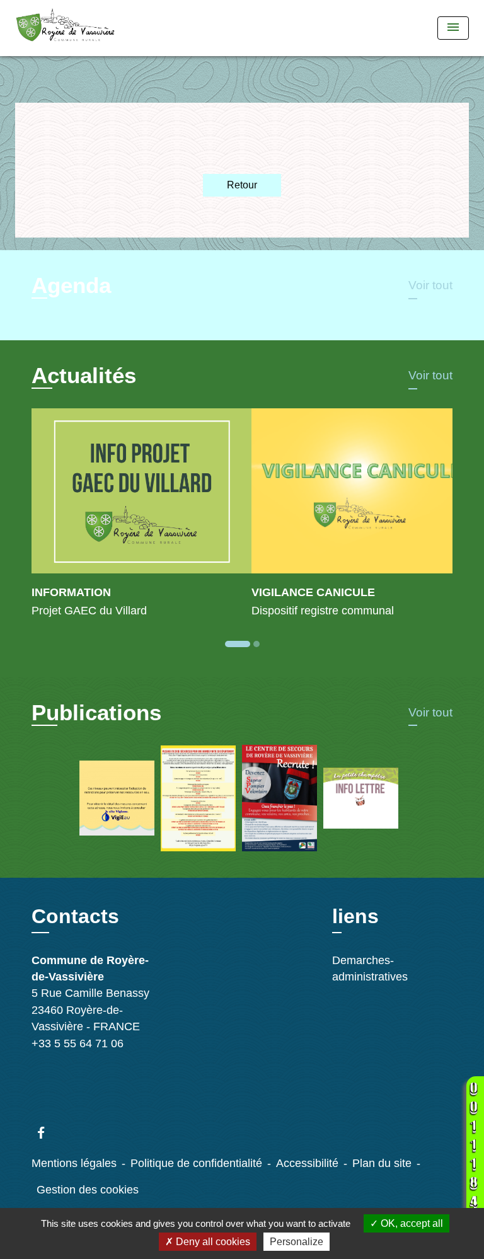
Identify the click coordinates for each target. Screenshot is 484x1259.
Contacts (75, 916)
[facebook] (47, 1132)
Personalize (296, 1241)
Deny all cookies (211, 1241)
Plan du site (382, 1163)
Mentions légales (74, 1163)
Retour (242, 185)
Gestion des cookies (88, 1189)
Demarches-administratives (370, 968)
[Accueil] (65, 28)
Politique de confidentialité (196, 1163)
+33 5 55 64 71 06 (78, 1043)
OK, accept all (410, 1223)
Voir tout (430, 285)
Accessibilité (307, 1163)
